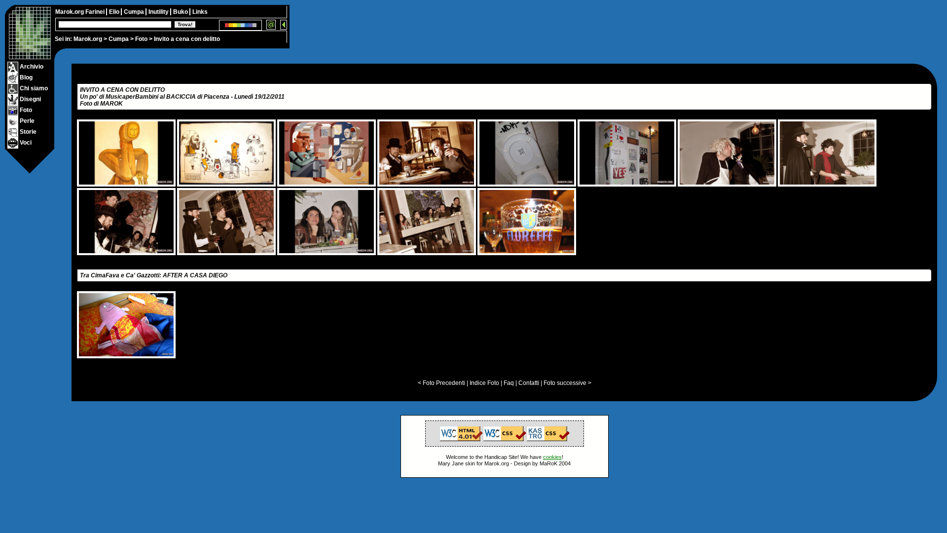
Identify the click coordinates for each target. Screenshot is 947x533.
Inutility (159, 11)
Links (200, 11)
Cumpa (119, 39)
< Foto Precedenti (441, 383)
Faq (509, 383)
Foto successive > (567, 383)
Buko (181, 11)
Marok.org (87, 39)
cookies (552, 457)
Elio (115, 11)
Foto (141, 39)
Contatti (528, 383)
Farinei (95, 11)
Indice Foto (484, 383)
